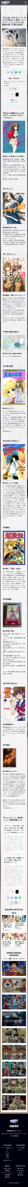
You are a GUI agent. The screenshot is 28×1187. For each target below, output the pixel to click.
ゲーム (7, 1152)
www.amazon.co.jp (9, 153)
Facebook (21, 1170)
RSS (21, 1173)
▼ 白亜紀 (6, 86)
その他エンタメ (7, 1160)
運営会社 (7, 1177)
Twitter (21, 1168)
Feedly (21, 1175)
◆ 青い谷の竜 (7, 88)
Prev (12, 94)
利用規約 (7, 1170)
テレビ (7, 1158)
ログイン (20, 1150)
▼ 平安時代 (7, 91)
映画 (7, 1156)
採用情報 (7, 1175)
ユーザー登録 (20, 1148)
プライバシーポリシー (7, 1173)
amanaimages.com (9, 350)
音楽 (7, 1154)
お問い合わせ (7, 1168)
